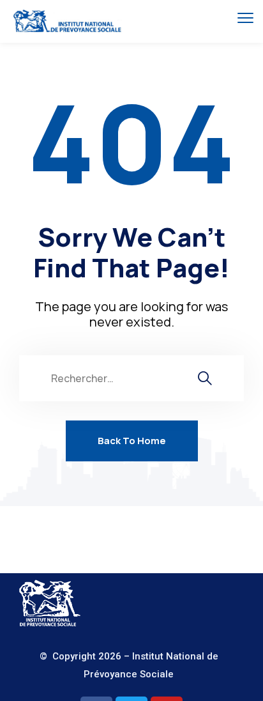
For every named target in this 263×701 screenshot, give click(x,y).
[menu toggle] (245, 18)
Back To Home (132, 440)
